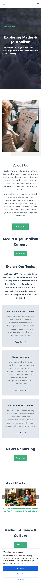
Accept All (20, 568)
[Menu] (38, 4)
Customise (20, 574)
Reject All (20, 579)
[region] (20, 566)
